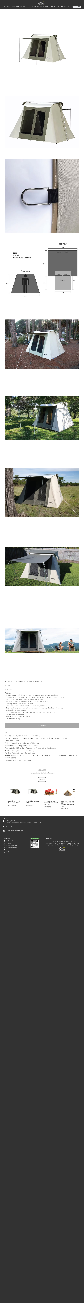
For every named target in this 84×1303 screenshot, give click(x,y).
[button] (64, 6)
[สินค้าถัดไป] (78, 791)
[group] (42, 798)
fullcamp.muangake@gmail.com (14, 831)
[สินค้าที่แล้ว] (5, 791)
